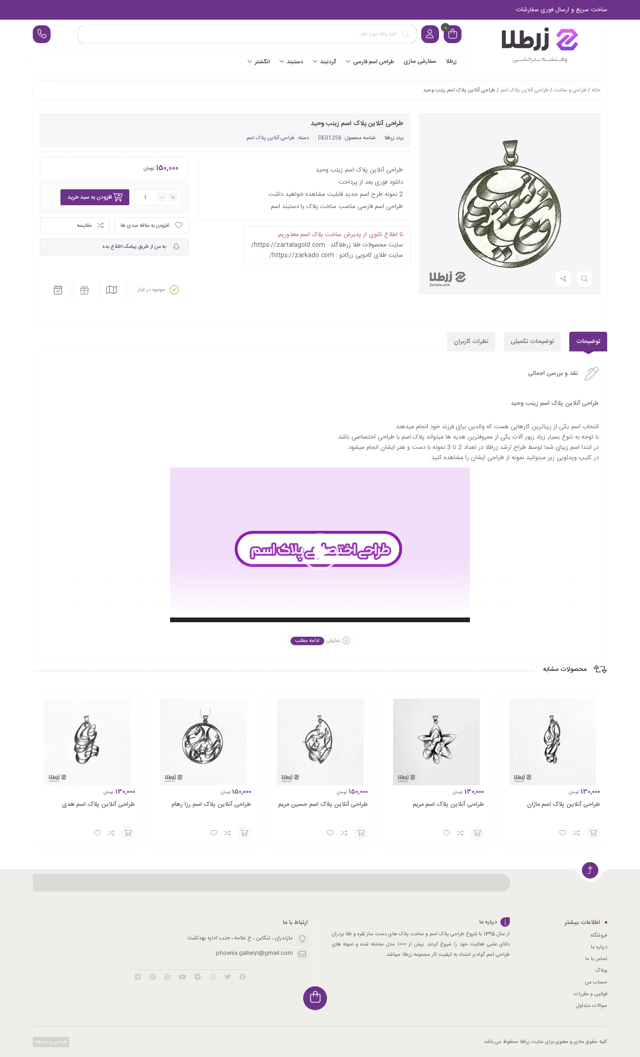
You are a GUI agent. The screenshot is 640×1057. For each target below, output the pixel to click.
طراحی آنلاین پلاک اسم (524, 90)
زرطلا (389, 138)
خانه (596, 90)
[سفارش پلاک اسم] (539, 47)
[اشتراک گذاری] (563, 278)
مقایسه (84, 226)
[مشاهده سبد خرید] (452, 35)
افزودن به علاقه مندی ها (145, 226)
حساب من (596, 982)
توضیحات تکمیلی (532, 341)
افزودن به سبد (593, 833)
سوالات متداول (591, 1006)
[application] (320, 552)
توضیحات (588, 341)
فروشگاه (599, 935)
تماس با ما (596, 959)
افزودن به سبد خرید (89, 197)
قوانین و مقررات (590, 994)
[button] (320, 552)
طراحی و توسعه (50, 1042)
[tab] (588, 341)
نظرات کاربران (471, 341)
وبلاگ (601, 971)
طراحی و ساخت (570, 90)
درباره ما (599, 947)
